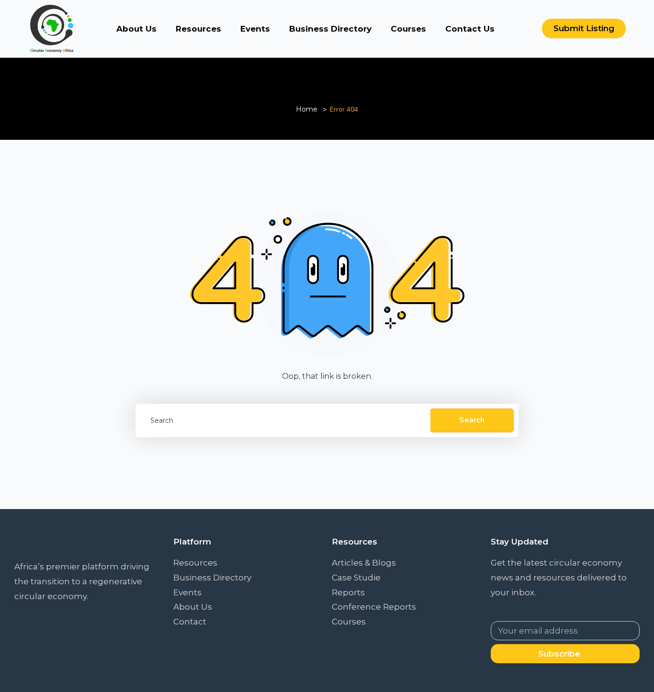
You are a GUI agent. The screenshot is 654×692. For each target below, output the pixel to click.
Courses (408, 29)
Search (472, 420)
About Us (136, 29)
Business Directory (330, 29)
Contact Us (470, 29)
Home (306, 109)
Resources (198, 29)
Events (255, 29)
